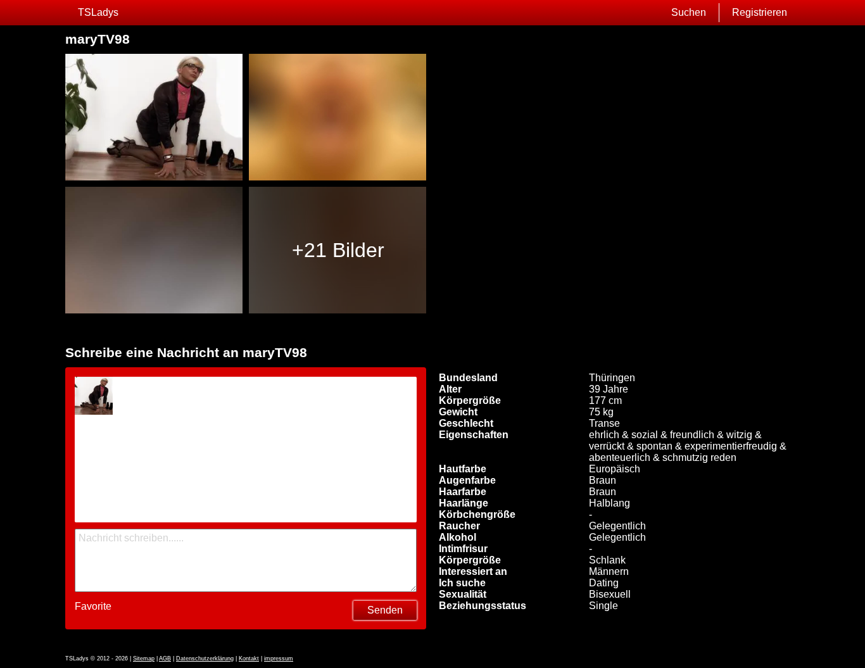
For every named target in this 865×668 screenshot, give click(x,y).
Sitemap (144, 658)
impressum (278, 658)
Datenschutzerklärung (205, 658)
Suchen (688, 12)
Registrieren (759, 12)
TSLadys (98, 12)
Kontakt (249, 658)
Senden (385, 610)
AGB (165, 658)
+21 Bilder (338, 250)
